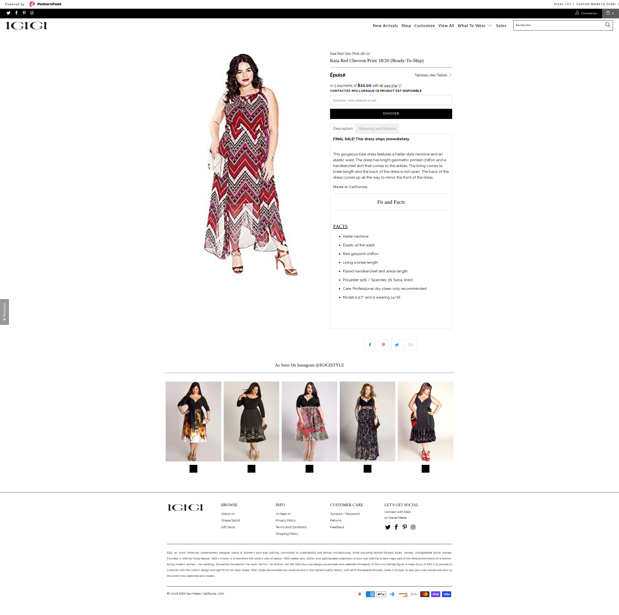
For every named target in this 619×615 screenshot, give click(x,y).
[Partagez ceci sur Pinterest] (383, 345)
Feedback (337, 527)
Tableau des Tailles (431, 75)
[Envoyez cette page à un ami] (410, 345)
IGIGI (182, 593)
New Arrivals (385, 26)
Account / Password (345, 514)
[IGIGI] (52, 25)
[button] (391, 85)
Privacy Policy (286, 520)
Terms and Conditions (291, 527)
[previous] (170, 430)
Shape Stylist (230, 520)
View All (446, 26)
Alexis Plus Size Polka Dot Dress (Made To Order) (425, 421)
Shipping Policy (287, 533)
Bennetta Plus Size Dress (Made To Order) (193, 421)
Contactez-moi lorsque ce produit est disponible (376, 91)
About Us (228, 514)
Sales (501, 26)
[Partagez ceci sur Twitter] (397, 345)
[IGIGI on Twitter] (8, 13)
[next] (449, 430)
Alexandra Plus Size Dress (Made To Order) (367, 421)
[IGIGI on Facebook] (16, 13)
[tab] (343, 129)
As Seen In (283, 514)
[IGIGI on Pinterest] (24, 13)
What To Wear (472, 26)
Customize (424, 26)
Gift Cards (228, 527)
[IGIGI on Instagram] (31, 13)
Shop (406, 26)
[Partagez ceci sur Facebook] (370, 345)
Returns (335, 520)
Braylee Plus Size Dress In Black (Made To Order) (251, 421)
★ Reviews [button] (4, 312)
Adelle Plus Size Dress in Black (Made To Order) (309, 421)
